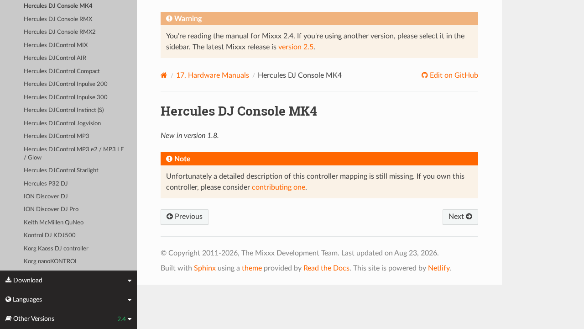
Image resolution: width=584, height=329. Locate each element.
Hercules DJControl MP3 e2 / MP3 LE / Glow (74, 154)
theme (252, 268)
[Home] (164, 75)
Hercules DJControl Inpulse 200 (66, 84)
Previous (188, 216)
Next (457, 216)
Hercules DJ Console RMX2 (60, 32)
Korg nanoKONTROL (51, 262)
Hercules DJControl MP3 (56, 136)
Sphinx (205, 268)
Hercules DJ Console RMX (58, 19)
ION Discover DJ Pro (51, 209)
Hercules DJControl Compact (62, 71)
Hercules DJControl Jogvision (62, 124)
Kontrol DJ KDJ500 (50, 236)
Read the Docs (326, 268)
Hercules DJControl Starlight (61, 171)
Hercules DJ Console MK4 (58, 6)
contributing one (278, 187)
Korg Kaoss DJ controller (56, 249)
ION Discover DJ (46, 197)
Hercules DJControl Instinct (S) (64, 110)
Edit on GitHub (453, 75)
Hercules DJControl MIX (56, 45)
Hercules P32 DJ (46, 184)
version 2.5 (295, 47)
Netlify (438, 268)
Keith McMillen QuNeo (53, 223)
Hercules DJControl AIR (55, 58)
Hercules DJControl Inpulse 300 (66, 98)
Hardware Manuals (212, 75)
